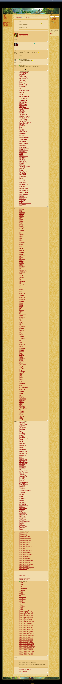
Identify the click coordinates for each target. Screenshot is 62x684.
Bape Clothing (21, 169)
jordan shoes (21, 144)
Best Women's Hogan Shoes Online (24, 117)
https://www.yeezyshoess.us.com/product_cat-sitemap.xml (27, 632)
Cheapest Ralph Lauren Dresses (23, 146)
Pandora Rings (21, 142)
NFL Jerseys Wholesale (22, 179)
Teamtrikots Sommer (22, 474)
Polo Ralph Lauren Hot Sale (23, 147)
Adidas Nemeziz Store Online (23, 91)
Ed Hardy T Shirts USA (22, 173)
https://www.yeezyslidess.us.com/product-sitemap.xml (26, 650)
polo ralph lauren (21, 158)
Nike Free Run (21, 154)
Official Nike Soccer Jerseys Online (24, 96)
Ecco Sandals (21, 153)
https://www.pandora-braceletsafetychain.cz (25, 545)
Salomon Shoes (21, 432)
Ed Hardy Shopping (22, 487)
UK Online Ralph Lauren (22, 176)
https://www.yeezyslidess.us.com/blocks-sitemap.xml (26, 649)
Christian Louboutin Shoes (23, 105)
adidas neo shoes (21, 113)
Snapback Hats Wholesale (23, 476)
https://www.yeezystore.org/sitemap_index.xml (25, 620)
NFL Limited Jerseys (22, 430)
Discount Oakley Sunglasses (23, 197)
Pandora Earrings (21, 136)
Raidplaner (5, 17)
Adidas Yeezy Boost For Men (23, 162)
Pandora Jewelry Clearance (23, 450)
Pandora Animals (21, 458)
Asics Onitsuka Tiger (22, 160)
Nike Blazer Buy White (22, 133)
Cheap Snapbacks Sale (22, 107)
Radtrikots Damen (22, 461)
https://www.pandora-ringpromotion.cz (24, 547)
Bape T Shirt (21, 441)
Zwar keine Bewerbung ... (6, 23)
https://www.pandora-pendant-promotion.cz (25, 538)
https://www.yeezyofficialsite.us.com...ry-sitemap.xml (26, 638)
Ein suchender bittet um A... (6, 24)
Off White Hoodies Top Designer (23, 130)
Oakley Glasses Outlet (22, 475)
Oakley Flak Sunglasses (22, 504)
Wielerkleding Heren (22, 488)
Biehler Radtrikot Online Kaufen (23, 501)
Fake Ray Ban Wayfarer (22, 436)
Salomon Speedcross (22, 175)
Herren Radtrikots (21, 478)
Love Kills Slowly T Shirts (22, 182)
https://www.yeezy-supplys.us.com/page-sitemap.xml (26, 642)
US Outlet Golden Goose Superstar (24, 497)
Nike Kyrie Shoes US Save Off (23, 194)
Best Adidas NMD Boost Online (23, 156)
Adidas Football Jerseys (22, 189)
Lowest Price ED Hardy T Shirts (23, 190)
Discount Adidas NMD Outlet (23, 131)
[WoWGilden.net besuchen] (54, 1)
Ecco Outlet (21, 82)
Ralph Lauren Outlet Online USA (23, 123)
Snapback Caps (21, 510)
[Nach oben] (47, 673)
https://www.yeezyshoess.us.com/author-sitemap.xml (26, 634)
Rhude (20, 469)
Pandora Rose (21, 518)
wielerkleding (21, 439)
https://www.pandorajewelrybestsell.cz (24, 563)
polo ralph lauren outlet (22, 86)
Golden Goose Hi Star (22, 172)
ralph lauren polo (21, 112)
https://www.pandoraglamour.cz (23, 532)
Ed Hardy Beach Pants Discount (23, 150)
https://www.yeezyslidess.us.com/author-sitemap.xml (26, 654)
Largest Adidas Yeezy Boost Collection (24, 116)
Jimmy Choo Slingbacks (22, 512)
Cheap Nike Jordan (22, 193)
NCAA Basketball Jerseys (23, 459)
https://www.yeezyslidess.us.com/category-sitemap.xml (26, 651)
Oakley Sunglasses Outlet (23, 77)
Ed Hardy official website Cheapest (24, 171)
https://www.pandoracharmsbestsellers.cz (24, 566)
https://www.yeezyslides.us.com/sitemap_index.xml (26, 614)
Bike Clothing (21, 515)
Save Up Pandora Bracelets (23, 139)
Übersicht (19, 17)
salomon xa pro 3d (22, 492)
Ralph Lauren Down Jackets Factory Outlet (25, 122)
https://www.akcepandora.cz (23, 533)
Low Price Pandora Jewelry (23, 522)
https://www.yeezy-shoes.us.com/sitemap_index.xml (26, 616)
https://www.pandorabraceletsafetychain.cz (25, 540)
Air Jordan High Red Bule (22, 73)
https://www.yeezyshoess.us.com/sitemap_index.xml (26, 618)
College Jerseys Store (22, 455)
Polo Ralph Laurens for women (23, 484)
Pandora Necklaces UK (22, 467)
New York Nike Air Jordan (23, 84)
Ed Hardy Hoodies (21, 163)
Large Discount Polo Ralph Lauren (24, 137)
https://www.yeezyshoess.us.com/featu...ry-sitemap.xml (26, 633)
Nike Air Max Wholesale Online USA (24, 148)
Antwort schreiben (28, 17)
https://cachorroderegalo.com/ (23, 670)
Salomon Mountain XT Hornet (23, 514)
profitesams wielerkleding (23, 508)
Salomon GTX (21, 456)
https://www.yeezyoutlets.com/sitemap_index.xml (25, 611)
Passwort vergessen (56, 19)
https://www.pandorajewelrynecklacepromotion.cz (25, 553)
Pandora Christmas (22, 502)
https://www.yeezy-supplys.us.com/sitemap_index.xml (26, 610)
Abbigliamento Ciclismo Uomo (23, 424)
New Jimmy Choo (21, 106)
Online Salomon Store (22, 181)
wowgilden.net (32, 683)
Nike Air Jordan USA (22, 83)
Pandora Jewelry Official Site (23, 453)
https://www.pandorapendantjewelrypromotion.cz (25, 555)
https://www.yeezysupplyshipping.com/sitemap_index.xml (26, 617)
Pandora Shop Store (22, 493)
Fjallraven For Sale (22, 124)
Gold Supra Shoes (21, 473)
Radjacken (20, 511)
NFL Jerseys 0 (21, 202)
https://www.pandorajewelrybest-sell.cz (24, 562)
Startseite (5, 15)
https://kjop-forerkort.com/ (22, 572)
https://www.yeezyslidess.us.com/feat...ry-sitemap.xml (26, 653)
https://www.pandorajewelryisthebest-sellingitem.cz (26, 550)
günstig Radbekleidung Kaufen (23, 482)
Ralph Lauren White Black (23, 102)
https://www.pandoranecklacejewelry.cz (24, 551)
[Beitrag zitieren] (47, 41)
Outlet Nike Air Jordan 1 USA (23, 104)
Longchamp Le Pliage (22, 125)
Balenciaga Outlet (21, 140)
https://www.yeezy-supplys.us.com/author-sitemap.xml (26, 647)
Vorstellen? (16, 17)
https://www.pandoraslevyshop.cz (23, 535)
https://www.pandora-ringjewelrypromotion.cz (25, 561)
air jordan (20, 127)
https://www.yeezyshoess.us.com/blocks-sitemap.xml (26, 629)
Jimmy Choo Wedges (22, 191)
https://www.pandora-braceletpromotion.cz (25, 549)
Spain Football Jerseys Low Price (24, 108)
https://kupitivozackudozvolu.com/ (23, 579)
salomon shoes (21, 97)
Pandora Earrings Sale (22, 479)
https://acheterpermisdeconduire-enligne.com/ (25, 668)
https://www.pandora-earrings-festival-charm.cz (25, 546)
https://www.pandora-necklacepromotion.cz (25, 557)
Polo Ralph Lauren (22, 186)
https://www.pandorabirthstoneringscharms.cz (25, 568)
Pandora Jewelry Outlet (22, 445)
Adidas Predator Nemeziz (22, 167)
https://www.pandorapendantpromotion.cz (24, 537)
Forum (4, 16)
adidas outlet (21, 79)
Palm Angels (21, 506)
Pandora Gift (21, 529)
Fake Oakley (21, 489)
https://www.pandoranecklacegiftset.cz (24, 541)
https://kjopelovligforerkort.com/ (23, 574)
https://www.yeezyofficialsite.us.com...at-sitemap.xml (26, 639)
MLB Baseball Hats (22, 525)
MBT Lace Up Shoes (22, 425)
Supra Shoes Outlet (22, 468)
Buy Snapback (21, 201)
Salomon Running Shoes (22, 185)
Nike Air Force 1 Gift (22, 111)
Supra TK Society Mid (22, 437)
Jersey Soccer (21, 115)
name (51, 15)
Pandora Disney (21, 428)
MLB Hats (20, 426)
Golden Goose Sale (22, 423)
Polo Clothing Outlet (22, 149)
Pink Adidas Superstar (22, 199)
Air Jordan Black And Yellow (23, 98)
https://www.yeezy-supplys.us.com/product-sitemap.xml (26, 643)
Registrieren (52, 19)
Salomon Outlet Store (22, 422)
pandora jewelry (21, 109)
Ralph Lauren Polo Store (22, 141)
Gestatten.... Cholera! (5, 25)
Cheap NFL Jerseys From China (23, 442)
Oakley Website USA (22, 87)
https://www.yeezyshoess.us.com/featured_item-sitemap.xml (27, 630)
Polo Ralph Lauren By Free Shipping (24, 90)
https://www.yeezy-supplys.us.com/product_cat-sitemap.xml (27, 646)
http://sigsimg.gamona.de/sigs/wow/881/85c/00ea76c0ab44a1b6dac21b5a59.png (28, 33)
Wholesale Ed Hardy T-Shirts (23, 526)
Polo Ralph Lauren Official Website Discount (25, 85)
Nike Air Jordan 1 (21, 168)
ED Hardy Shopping (22, 74)
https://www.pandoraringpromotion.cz (24, 539)
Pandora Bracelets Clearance (23, 72)
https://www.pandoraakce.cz (23, 534)
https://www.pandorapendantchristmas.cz (24, 542)
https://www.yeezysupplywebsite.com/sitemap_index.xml (26, 612)
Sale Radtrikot (21, 435)
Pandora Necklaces (22, 452)
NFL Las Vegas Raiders (22, 498)
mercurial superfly (22, 129)
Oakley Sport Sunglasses (22, 427)
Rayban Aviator (21, 480)
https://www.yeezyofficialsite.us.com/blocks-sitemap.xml (26, 636)
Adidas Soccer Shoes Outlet (23, 114)
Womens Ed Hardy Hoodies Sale (23, 438)
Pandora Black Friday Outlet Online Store (25, 138)
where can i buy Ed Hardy (22, 76)
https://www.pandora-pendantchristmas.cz (24, 558)
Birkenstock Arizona (22, 128)
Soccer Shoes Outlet (22, 180)
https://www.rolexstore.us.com (23, 569)
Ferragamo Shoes (21, 196)
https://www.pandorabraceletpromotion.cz (24, 536)
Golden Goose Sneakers (22, 121)
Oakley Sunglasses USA (22, 503)
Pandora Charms (21, 440)
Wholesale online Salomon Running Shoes (25, 203)
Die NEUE (4, 26)
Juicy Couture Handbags (22, 454)
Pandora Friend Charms (22, 528)
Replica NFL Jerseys (22, 527)
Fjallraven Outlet (21, 92)
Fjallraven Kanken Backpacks (23, 188)
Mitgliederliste (5, 18)
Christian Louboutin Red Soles (23, 470)
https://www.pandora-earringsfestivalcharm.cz (25, 556)
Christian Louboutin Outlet (23, 120)
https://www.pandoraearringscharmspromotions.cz (26, 564)
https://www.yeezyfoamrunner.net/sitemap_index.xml (26, 622)
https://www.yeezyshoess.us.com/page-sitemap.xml (26, 628)
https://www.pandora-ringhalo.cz (23, 548)
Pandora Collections (22, 486)
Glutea (51, 33)
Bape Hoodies (21, 178)
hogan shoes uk (21, 198)
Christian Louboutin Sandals (23, 119)
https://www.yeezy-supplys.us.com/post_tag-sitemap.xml (26, 645)
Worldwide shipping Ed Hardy (23, 462)
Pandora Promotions (22, 151)
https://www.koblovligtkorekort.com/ (24, 575)
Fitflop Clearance (21, 494)
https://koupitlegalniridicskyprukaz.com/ (24, 578)
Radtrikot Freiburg (22, 444)
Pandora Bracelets (22, 429)
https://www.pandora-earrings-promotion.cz (25, 543)
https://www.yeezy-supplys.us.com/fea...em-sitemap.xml (26, 644)
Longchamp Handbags (22, 126)
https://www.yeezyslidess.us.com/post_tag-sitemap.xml (26, 652)
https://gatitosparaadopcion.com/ (23, 671)
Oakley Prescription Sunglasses (23, 505)
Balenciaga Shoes (21, 75)
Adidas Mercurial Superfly (23, 152)
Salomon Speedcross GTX (23, 100)
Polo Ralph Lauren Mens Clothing (24, 93)
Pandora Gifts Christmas (22, 477)
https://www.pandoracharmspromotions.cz (24, 565)
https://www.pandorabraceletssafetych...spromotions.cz (26, 567)
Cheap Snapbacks (22, 135)
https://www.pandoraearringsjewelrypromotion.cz (25, 554)
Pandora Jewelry (21, 465)
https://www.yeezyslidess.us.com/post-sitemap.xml (26, 648)
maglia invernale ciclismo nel (23, 446)
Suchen (23, 17)
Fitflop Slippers (21, 524)
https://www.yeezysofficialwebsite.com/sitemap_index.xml (26, 626)
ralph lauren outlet (21, 195)
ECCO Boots (21, 187)
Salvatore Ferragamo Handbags (23, 183)
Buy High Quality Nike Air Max (23, 184)
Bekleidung (21, 496)
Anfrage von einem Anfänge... (6, 22)
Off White (20, 495)
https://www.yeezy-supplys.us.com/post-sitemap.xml (26, 641)
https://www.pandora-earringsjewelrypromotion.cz (25, 559)
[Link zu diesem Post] (19, 20)
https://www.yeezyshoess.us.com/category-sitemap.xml (26, 631)
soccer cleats (21, 94)
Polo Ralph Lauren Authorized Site (24, 177)
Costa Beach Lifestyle (22, 513)
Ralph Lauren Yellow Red (22, 174)
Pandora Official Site (22, 507)
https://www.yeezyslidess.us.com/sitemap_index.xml (26, 613)
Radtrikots (20, 431)
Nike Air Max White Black (22, 145)
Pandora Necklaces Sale (22, 449)
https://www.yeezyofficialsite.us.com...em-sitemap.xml (26, 637)
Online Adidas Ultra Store (22, 101)
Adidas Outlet (21, 88)
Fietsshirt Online (21, 520)
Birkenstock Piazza (22, 95)
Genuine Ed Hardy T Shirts (23, 451)
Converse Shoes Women (22, 134)
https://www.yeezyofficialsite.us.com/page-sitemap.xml (26, 635)
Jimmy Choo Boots (22, 118)
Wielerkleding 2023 (22, 483)
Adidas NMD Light (21, 110)
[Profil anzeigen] (19, 41)
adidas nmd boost (21, 155)
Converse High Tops (22, 80)
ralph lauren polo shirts (22, 157)
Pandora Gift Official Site (22, 466)
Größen (20, 457)
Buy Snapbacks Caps (22, 516)
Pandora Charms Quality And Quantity (24, 521)
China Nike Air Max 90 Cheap (23, 143)
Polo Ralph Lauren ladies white (23, 81)
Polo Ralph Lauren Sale (22, 161)
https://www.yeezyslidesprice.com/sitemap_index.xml (26, 615)
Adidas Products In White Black (23, 78)
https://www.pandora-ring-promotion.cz (24, 544)
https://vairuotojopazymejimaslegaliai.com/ (25, 669)
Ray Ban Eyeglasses (22, 433)
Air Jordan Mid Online (22, 200)
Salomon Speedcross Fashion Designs (24, 166)
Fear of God (21, 471)
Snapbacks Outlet (21, 89)
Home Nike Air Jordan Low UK (23, 192)
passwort (56, 15)
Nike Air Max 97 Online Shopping (23, 99)
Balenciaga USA (21, 103)
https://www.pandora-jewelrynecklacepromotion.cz (26, 560)
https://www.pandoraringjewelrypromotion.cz (25, 552)
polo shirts (20, 205)
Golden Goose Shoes (22, 159)
